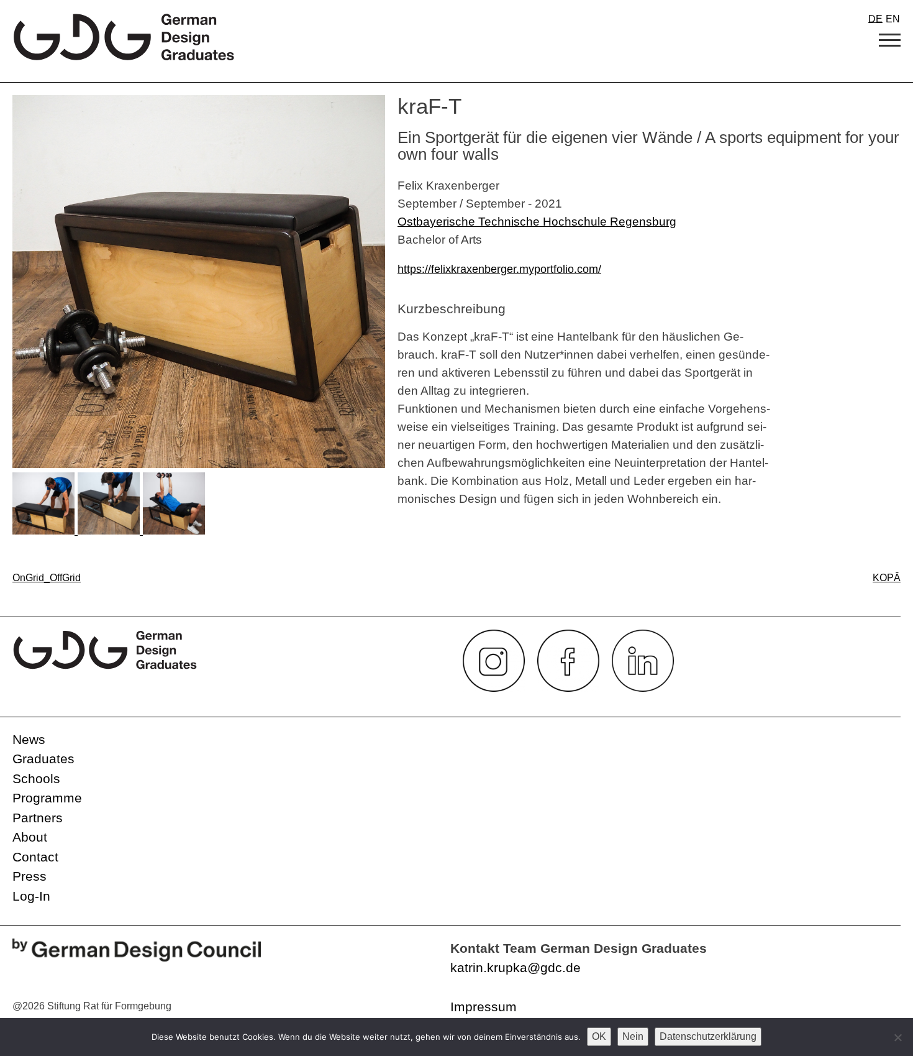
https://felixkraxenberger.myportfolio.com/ (499, 269)
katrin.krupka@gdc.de (515, 967)
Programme (47, 798)
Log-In (31, 896)
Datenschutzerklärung (708, 1036)
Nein (632, 1036)
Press (29, 876)
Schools (36, 778)
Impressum (483, 1006)
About (29, 837)
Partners (37, 817)
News (28, 739)
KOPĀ (887, 577)
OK (599, 1036)
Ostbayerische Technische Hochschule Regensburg (536, 221)
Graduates (43, 758)
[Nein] (897, 1037)
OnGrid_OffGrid (46, 577)
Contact (35, 857)
